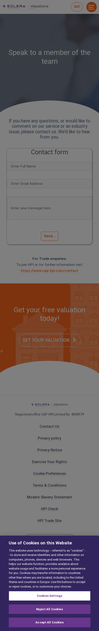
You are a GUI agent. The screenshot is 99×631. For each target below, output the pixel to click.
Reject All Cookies (49, 609)
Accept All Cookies (49, 622)
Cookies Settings (49, 596)
